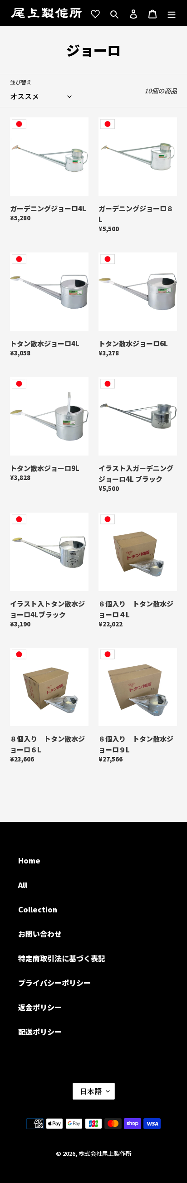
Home (29, 860)
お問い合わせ (40, 933)
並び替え (21, 82)
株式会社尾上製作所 (105, 1153)
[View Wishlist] (95, 13)
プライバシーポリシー (54, 982)
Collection (37, 909)
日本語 (91, 1091)
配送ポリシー (40, 1031)
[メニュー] (171, 13)
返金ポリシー (40, 1007)
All (22, 884)
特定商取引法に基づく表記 (61, 958)
